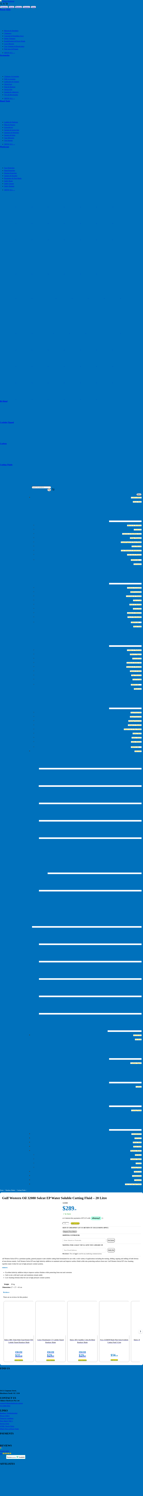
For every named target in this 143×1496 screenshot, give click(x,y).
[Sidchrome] (89, 366)
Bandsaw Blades (136, 1151)
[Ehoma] (56, 239)
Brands (11, 7)
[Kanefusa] (8, 333)
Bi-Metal (3, 401)
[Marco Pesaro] (129, 333)
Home (2, 1190)
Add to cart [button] (114, 1360)
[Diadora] (8, 239)
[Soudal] (8, 382)
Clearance (26, 7)
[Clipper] (89, 223)
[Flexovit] (121, 239)
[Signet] (105, 366)
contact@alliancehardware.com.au (11, 1403)
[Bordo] (40, 223)
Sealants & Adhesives (11, 92)
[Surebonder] (105, 382)
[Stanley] (40, 382)
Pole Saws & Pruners (11, 49)
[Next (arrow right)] (139, 748)
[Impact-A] (96, 298)
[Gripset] (89, 273)
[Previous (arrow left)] (3, 748)
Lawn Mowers (9, 44)
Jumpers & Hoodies (10, 176)
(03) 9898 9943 (5, 1406)
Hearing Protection (10, 173)
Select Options (18, 1360)
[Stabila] (24, 382)
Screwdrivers (8, 127)
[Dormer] (24, 239)
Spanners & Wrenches (11, 133)
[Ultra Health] (89, 399)
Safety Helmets (9, 186)
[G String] (24, 273)
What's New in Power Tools (9, 1429)
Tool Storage (8, 140)
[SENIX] (72, 366)
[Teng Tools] (24, 399)
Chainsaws (7, 33)
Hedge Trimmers (9, 38)
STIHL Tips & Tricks (7, 1426)
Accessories (4, 55)
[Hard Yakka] (24, 298)
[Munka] (72, 349)
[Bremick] (72, 223)
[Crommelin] (105, 223)
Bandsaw (18, 7)
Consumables (137, 1176)
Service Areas (4, 1424)
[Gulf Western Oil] (8, 298)
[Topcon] (56, 399)
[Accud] (8, 206)
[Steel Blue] (56, 382)
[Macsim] (103, 333)
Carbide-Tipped (7, 422)
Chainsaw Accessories (11, 76)
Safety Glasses (9, 183)
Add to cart (75, 1223)
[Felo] (89, 239)
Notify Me (111, 1250)
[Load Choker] (78, 333)
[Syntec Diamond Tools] (8, 399)
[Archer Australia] (40, 206)
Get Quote (111, 1240)
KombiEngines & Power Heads (14, 41)
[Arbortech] (24, 206)
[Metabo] (24, 349)
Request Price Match (69, 1231)
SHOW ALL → (9, 53)
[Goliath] (72, 273)
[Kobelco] (43, 333)
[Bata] (8, 223)
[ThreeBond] (40, 399)
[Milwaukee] (40, 349)
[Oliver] (105, 349)
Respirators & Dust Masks (13, 178)
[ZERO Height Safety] (104, 399)
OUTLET (138, 1138)
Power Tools (5, 9)
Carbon (3, 443)
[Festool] (105, 239)
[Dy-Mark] (40, 239)
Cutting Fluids (6, 465)
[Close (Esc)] (140, 2)
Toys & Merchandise (11, 95)
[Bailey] (121, 206)
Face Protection (9, 168)
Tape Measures (9, 138)
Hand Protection (9, 170)
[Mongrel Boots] (56, 349)
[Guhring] (113, 273)
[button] (16, 1451)
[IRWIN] (113, 298)
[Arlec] (56, 206)
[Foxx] (8, 273)
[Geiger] (56, 273)
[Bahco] (105, 206)
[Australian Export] (89, 206)
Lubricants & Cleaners (11, 82)
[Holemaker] (80, 298)
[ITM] (128, 298)
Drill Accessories (9, 79)
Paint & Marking (9, 87)
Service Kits (8, 89)
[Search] (49, 489)
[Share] (136, 2)
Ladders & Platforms (11, 122)
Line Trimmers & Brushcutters (14, 46)
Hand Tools (5, 101)
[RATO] (40, 366)
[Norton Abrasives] (89, 349)
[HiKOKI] (44, 298)
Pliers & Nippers (9, 125)
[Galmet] (40, 273)
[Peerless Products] (121, 349)
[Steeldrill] (72, 382)
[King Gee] (24, 333)
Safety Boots (8, 181)
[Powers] (8, 366)
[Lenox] (62, 333)
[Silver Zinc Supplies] (121, 366)
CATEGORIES (136, 497)
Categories (4, 7)
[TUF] (72, 399)
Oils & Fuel (8, 84)
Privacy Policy (5, 1416)
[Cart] (53, 489)
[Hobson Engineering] (64, 298)
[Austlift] (72, 206)
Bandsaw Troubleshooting (8, 1413)
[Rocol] (56, 366)
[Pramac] (24, 366)
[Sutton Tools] (121, 382)
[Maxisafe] (8, 349)
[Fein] (72, 239)
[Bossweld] (56, 223)
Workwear (4, 147)
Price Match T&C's (6, 1421)
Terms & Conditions (6, 1418)
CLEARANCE (136, 1134)
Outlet (33, 7)
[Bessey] (24, 223)
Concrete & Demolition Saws (14, 36)
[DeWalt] (121, 223)
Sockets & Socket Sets (11, 130)
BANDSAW (137, 1035)
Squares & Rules (9, 135)
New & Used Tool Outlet (133, 1184)
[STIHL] (89, 382)
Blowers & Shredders (11, 31)
